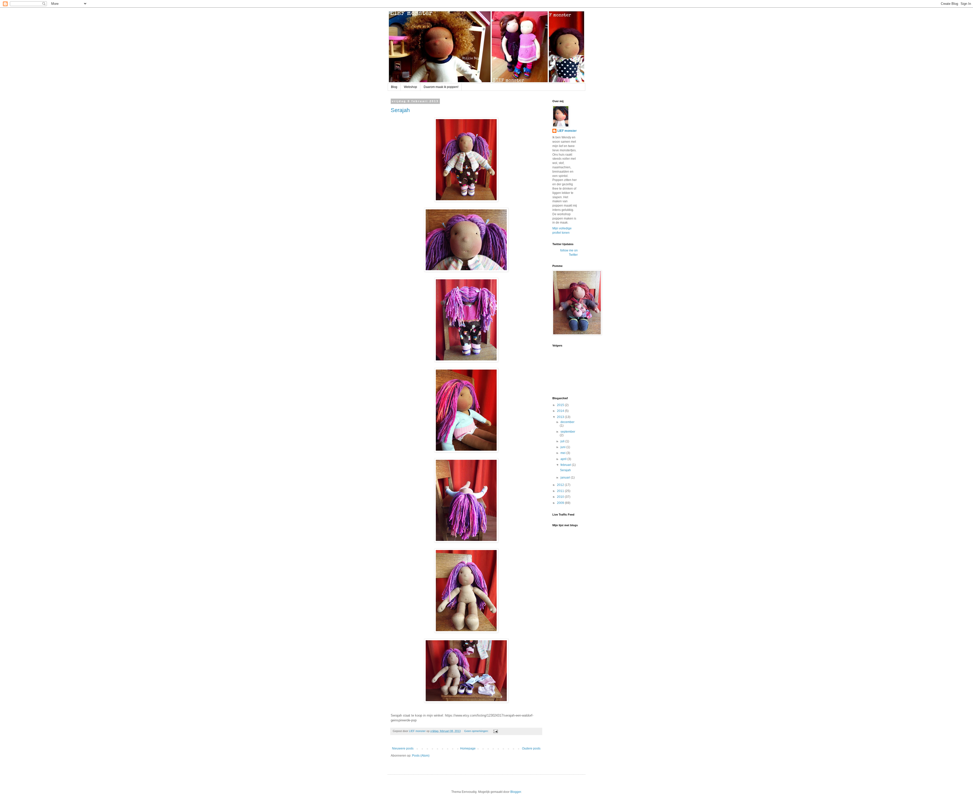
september (567, 431)
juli (562, 441)
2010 (561, 497)
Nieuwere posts (403, 748)
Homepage (468, 748)
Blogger (515, 792)
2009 (561, 503)
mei (563, 453)
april (563, 459)
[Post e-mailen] (495, 731)
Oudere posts (531, 748)
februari (566, 465)
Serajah (400, 110)
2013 (561, 417)
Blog (394, 87)
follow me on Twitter (569, 253)
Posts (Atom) (420, 755)
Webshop (410, 87)
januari (565, 477)
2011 (561, 491)
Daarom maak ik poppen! (441, 87)
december (567, 422)
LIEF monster (567, 131)
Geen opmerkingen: (476, 731)
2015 (561, 405)
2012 (561, 485)
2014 (561, 411)
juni (563, 447)
